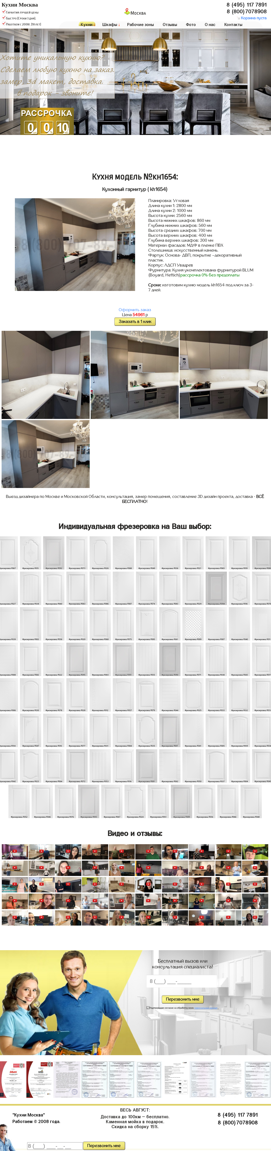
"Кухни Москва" (28, 1114)
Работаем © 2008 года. (36, 1120)
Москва (138, 13)
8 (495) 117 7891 (247, 4)
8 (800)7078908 (247, 10)
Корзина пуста (253, 18)
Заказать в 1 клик (135, 321)
